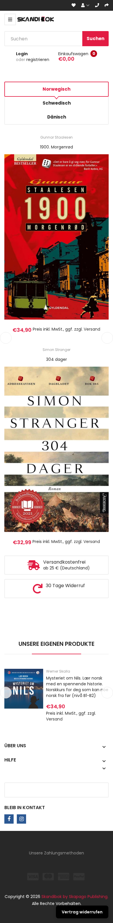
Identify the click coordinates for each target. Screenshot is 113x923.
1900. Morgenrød (56, 147)
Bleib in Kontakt (24, 807)
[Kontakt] (97, 5)
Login (22, 54)
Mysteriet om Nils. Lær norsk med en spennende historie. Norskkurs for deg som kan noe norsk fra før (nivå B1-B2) (77, 686)
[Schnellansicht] (79, 245)
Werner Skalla (58, 671)
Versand (92, 329)
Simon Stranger (56, 349)
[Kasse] (107, 5)
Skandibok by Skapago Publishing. (74, 896)
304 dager (56, 359)
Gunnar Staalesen (56, 137)
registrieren (37, 59)
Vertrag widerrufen (82, 912)
